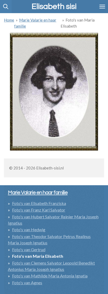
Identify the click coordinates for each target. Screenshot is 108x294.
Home (9, 20)
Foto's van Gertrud (28, 249)
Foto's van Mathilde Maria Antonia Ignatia (50, 275)
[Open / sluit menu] (102, 6)
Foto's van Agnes (27, 282)
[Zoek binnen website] (6, 6)
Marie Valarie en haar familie (38, 192)
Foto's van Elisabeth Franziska (39, 203)
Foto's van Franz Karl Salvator (38, 209)
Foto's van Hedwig (28, 229)
